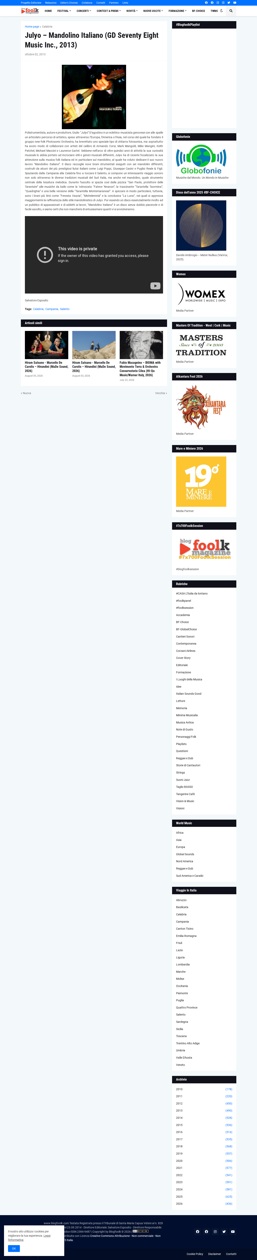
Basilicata (182, 907)
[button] (221, 11)
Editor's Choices (69, 2)
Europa (180, 847)
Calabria (47, 26)
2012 (204, 1103)
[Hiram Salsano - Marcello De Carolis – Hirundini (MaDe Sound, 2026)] (46, 345)
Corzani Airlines (185, 650)
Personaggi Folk (186, 736)
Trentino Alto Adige (188, 1043)
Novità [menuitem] (130, 10)
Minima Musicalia (187, 715)
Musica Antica (185, 722)
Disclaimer (214, 1254)
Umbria (180, 1050)
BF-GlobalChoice (186, 629)
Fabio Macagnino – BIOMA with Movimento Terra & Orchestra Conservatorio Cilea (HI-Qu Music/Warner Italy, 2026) (140, 369)
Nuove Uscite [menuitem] (152, 10)
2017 (204, 1139)
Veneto (180, 1064)
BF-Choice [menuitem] (198, 10)
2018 (204, 1146)
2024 (204, 1189)
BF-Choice (182, 622)
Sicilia (179, 1029)
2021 (204, 1167)
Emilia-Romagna (186, 936)
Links (125, 2)
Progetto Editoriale (31, 2)
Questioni (182, 751)
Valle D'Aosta (184, 1057)
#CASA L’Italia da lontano (192, 593)
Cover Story (183, 657)
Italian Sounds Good (188, 693)
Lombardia (183, 964)
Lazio (179, 950)
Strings (180, 772)
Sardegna (182, 1021)
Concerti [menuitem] (83, 10)
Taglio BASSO (184, 786)
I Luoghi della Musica (189, 679)
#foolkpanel (183, 600)
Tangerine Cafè (185, 794)
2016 (204, 1132)
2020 (204, 1160)
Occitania (182, 986)
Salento (64, 309)
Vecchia (160, 393)
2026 (204, 1203)
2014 (204, 1117)
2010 (204, 1089)
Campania (51, 309)
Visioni (180, 808)
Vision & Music (185, 801)
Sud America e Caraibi (189, 875)
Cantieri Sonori (185, 636)
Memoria (181, 708)
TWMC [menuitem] (214, 10)
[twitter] (228, 3)
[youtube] (234, 3)
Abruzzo (181, 900)
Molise (180, 978)
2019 (204, 1153)
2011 (204, 1096)
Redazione (50, 2)
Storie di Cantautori (188, 765)
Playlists (181, 744)
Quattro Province (186, 1007)
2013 (204, 1110)
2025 (204, 1196)
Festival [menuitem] (63, 10)
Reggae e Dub (184, 758)
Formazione (183, 672)
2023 (204, 1182)
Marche (181, 971)
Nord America (184, 861)
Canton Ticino (184, 928)
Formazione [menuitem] (176, 10)
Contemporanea (186, 643)
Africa (180, 832)
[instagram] (218, 3)
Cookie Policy (195, 1254)
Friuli (179, 943)
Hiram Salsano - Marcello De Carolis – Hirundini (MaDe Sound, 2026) (46, 367)
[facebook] (206, 3)
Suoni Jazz (183, 779)
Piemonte (182, 993)
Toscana (181, 1036)
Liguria (180, 957)
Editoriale (182, 665)
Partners (113, 2)
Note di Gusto (184, 729)
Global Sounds (185, 854)
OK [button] (14, 1248)
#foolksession (185, 607)
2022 (204, 1175)
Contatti (100, 2)
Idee (178, 686)
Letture (180, 701)
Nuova (27, 393)
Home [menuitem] (48, 10)
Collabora (87, 2)
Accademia (183, 615)
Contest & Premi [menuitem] (107, 10)
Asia (179, 840)
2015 (204, 1125)
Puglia (180, 1000)
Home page (32, 26)
